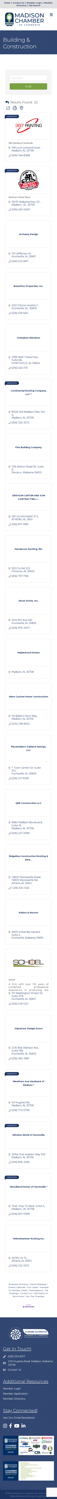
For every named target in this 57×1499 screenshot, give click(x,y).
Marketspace (36, 1290)
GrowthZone (41, 1496)
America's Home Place (19, 197)
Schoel (12, 979)
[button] (7, 102)
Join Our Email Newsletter (19, 1417)
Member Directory (14, 1398)
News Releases (38, 1284)
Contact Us (18, 3)
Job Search (34, 5)
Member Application (15, 1393)
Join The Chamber (35, 1296)
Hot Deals (32, 1287)
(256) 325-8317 (16, 1356)
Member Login (34, 3)
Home (7, 3)
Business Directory (18, 1284)
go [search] (29, 86)
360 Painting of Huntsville (21, 143)
